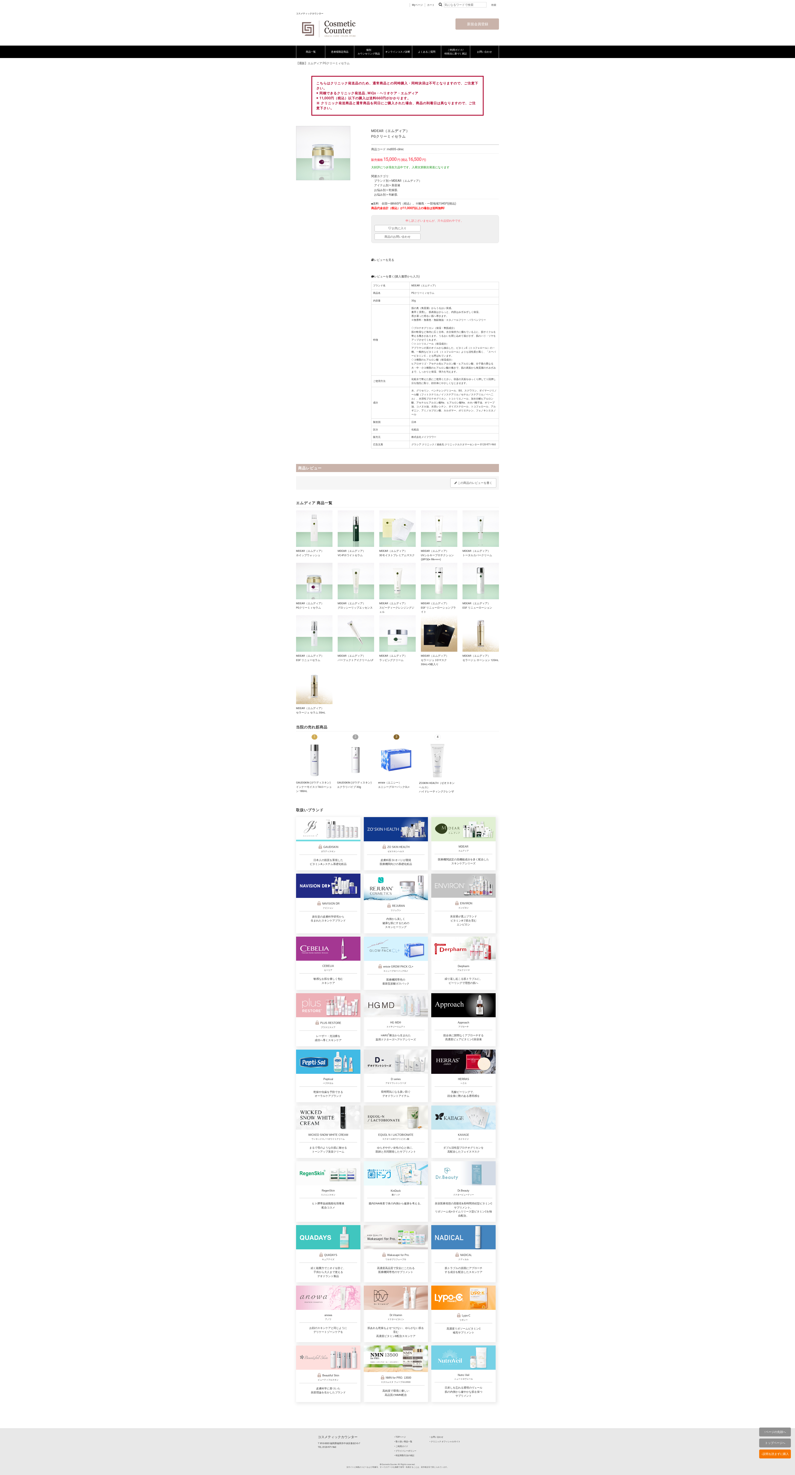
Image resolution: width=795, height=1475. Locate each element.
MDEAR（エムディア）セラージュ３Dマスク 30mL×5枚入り (435, 660)
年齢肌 (393, 194)
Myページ (417, 5)
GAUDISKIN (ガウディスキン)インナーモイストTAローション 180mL (314, 787)
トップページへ (775, 1443)
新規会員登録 (477, 24)
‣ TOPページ (400, 1437)
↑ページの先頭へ (775, 1432)
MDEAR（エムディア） (406, 180)
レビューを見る (384, 260)
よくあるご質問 (426, 51)
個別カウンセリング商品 (369, 51)
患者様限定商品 (339, 51)
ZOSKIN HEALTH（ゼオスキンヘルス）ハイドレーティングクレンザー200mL (437, 791)
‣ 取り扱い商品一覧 (403, 1441)
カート (431, 5)
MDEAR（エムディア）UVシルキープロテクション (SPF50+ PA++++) (437, 555)
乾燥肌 (393, 190)
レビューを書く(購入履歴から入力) (397, 276)
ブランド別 (381, 180)
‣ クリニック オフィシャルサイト (445, 1441)
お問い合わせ (484, 51)
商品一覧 (311, 51)
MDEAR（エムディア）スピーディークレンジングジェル (396, 607)
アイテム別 (381, 185)
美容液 (395, 185)
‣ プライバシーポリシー (405, 1451)
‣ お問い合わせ (436, 1437)
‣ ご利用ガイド (401, 1446)
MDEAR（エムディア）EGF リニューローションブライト (438, 607)
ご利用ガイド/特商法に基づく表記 (455, 51)
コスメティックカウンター (338, 1437)
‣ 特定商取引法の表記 (404, 1455)
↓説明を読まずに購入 (775, 1454)
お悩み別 (380, 190)
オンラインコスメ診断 (397, 51)
